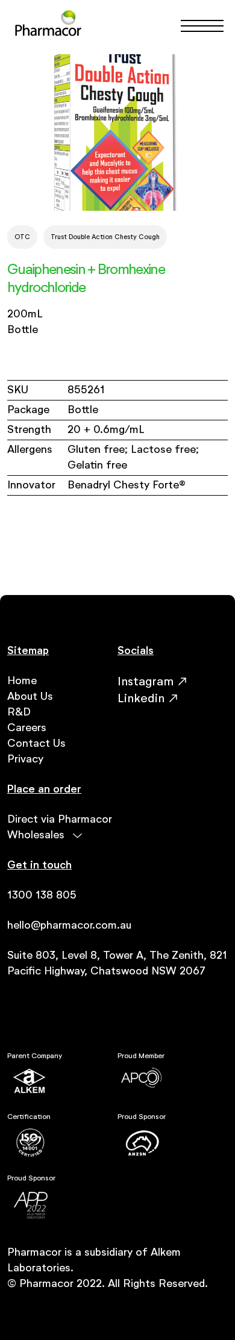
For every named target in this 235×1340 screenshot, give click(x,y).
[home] (48, 25)
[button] (197, 26)
